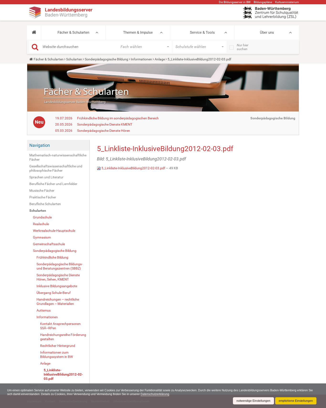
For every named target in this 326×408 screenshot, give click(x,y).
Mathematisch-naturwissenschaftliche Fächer (57, 157)
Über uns (267, 32)
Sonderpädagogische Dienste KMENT (104, 124)
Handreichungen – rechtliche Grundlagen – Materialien (58, 301)
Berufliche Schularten (45, 204)
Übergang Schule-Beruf (54, 293)
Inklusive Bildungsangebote (57, 286)
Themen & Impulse (138, 32)
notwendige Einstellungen (253, 401)
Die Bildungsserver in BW (235, 2)
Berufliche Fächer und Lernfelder (53, 184)
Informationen (141, 59)
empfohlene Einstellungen (296, 401)
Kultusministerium (287, 2)
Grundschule (42, 217)
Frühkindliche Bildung (52, 257)
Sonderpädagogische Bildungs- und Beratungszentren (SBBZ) (60, 266)
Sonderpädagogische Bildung (106, 59)
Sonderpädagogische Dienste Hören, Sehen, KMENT (58, 277)
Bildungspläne (263, 2)
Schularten (74, 59)
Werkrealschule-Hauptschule (54, 231)
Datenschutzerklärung (155, 394)
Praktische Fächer (42, 197)
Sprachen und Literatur (46, 177)
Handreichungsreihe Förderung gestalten (63, 337)
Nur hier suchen (242, 47)
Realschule (41, 224)
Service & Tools (202, 32)
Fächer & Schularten (73, 32)
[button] (34, 32)
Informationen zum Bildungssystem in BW (56, 354)
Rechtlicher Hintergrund (57, 346)
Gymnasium (42, 237)
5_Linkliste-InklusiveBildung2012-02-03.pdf (63, 374)
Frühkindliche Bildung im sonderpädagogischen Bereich (118, 118)
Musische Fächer (41, 190)
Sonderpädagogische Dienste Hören (103, 130)
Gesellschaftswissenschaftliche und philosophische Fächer (55, 168)
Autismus (44, 310)
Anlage (160, 59)
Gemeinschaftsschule (49, 244)
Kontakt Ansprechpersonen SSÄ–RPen (60, 326)
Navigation (39, 145)
